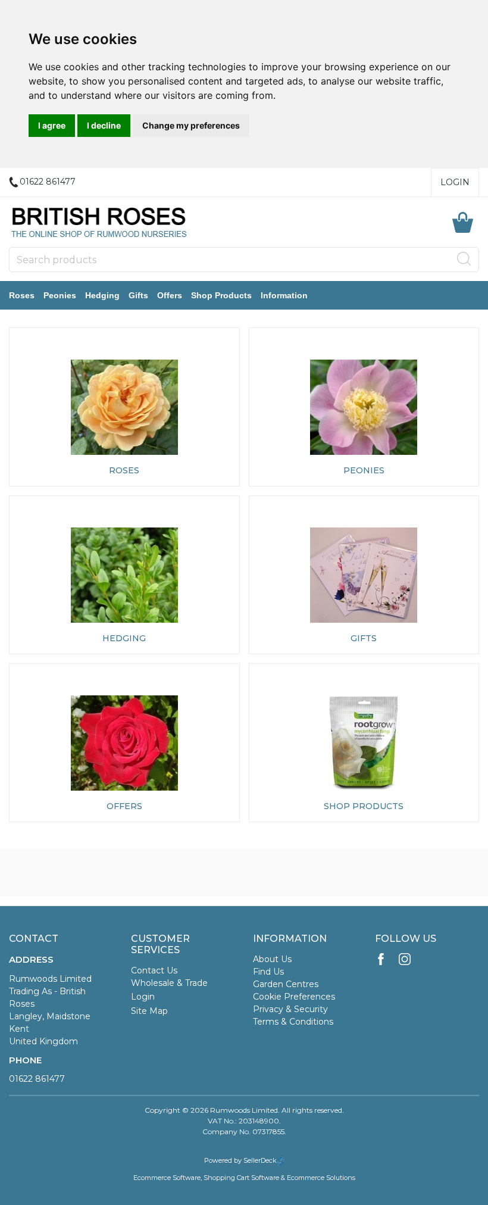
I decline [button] (104, 125)
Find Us (268, 971)
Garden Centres (285, 984)
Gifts (138, 295)
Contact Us (154, 970)
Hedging (102, 295)
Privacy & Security (290, 1009)
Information (284, 295)
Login (455, 182)
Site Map (149, 1011)
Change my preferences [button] (191, 125)
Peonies (59, 295)
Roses (22, 295)
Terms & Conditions (293, 1021)
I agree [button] (51, 125)
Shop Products (221, 295)
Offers (169, 295)
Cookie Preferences (294, 996)
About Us (272, 959)
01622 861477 (37, 1078)
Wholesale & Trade (169, 983)
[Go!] (464, 259)
